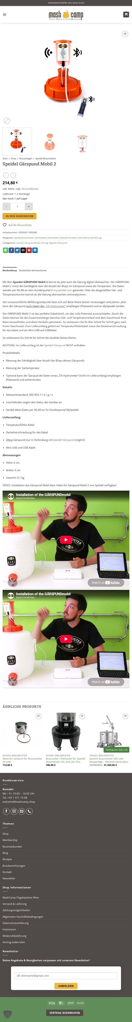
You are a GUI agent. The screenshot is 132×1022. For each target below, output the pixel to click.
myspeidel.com (63, 290)
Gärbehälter (40, 237)
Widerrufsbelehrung (14, 935)
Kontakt (7, 872)
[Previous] (9, 77)
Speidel (19, 242)
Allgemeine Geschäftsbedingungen (23, 916)
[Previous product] (13, 175)
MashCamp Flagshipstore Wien (21, 897)
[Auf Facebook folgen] (6, 811)
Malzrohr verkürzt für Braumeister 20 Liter (22, 760)
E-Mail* (18, 969)
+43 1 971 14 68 (17, 797)
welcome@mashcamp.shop (19, 801)
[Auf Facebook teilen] (11, 250)
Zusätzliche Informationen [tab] (33, 270)
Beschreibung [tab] (10, 270)
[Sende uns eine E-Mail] (21, 811)
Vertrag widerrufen (14, 942)
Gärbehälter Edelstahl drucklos (62, 237)
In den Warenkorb (19, 216)
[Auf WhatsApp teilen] (5, 250)
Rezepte (7, 859)
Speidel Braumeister (45, 158)
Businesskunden (12, 846)
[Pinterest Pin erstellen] (29, 250)
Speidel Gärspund (54, 345)
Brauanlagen (25, 158)
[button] (5, 14)
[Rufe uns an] (29, 811)
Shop (13, 158)
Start (5, 158)
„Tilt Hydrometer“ (55, 306)
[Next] (122, 77)
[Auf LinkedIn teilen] (35, 250)
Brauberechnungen (14, 865)
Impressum (9, 929)
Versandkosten (30, 188)
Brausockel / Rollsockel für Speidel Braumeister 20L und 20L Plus (65, 760)
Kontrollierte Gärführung (90, 237)
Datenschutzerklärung (16, 923)
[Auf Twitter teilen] (17, 250)
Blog (5, 853)
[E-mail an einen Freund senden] (23, 250)
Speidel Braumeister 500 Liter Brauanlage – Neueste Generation (108, 760)
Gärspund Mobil (32, 242)
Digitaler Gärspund (58, 242)
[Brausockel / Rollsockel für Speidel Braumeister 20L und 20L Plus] (66, 733)
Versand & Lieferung (15, 903)
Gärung (44, 242)
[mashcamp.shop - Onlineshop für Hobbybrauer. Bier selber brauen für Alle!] (66, 15)
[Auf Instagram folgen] (14, 811)
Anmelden (66, 986)
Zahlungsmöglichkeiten (16, 910)
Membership (10, 840)
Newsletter (9, 878)
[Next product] (6, 175)
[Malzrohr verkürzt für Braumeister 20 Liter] (23, 733)
